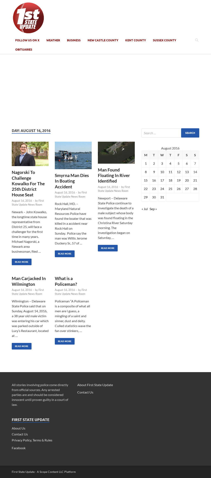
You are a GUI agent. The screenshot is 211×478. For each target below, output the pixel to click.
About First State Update (95, 385)
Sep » (153, 209)
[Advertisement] (105, 91)
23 (154, 189)
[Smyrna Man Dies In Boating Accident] (73, 157)
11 (170, 172)
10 (162, 172)
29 (146, 197)
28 (195, 189)
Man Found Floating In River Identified (114, 175)
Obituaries (23, 49)
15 (146, 180)
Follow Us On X (27, 40)
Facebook (19, 448)
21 (195, 180)
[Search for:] (170, 133)
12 (179, 172)
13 (187, 172)
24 (162, 189)
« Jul (145, 209)
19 (179, 180)
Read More (20, 261)
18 (170, 180)
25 (170, 189)
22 (146, 189)
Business (74, 40)
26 (179, 189)
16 (154, 180)
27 (187, 189)
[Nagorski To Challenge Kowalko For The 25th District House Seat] (30, 155)
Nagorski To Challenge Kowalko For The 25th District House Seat (28, 183)
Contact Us (20, 434)
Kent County (135, 40)
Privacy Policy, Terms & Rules (32, 440)
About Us (18, 428)
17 (162, 180)
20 (187, 180)
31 (162, 197)
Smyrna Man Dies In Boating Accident (72, 181)
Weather (53, 40)
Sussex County (164, 40)
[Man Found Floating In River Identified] (116, 154)
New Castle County (103, 40)
